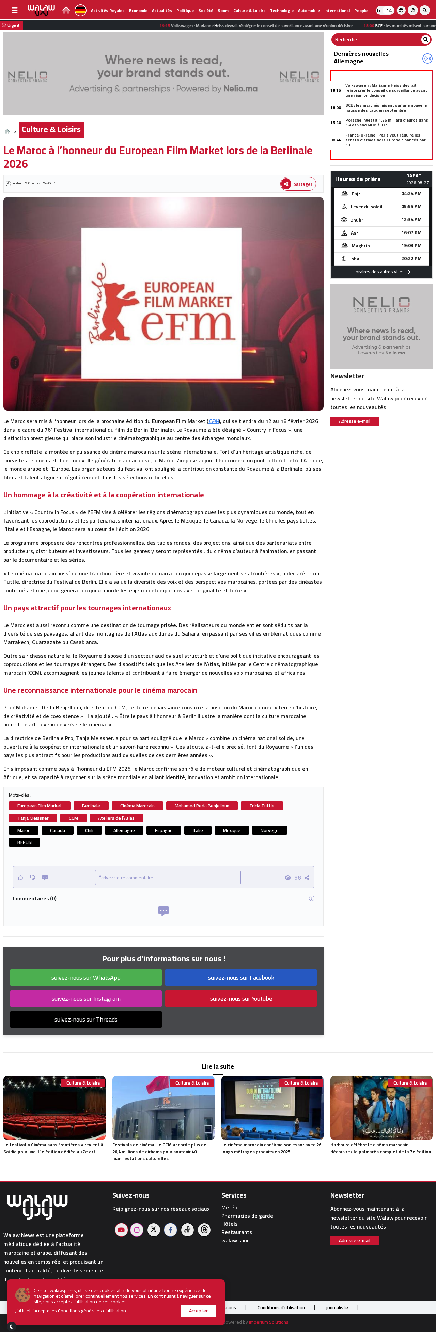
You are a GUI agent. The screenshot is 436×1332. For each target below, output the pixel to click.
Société (205, 10)
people (361, 10)
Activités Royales (108, 10)
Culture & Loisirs (249, 10)
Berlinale (91, 805)
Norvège (270, 830)
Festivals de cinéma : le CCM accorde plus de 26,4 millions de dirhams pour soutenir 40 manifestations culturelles (159, 1151)
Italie (198, 830)
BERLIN (24, 842)
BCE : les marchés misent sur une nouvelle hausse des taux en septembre (386, 107)
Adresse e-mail (354, 421)
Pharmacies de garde (247, 1216)
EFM (213, 421)
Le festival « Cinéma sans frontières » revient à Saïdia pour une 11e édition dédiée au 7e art (53, 1148)
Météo (229, 1207)
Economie (138, 10)
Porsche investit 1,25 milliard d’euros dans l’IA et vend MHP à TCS (386, 122)
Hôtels (229, 1224)
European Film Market (39, 805)
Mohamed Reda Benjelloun (202, 805)
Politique (185, 10)
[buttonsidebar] (14, 10)
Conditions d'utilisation (281, 1307)
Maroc (23, 830)
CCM (73, 818)
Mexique (231, 830)
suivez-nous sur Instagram (86, 998)
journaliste (337, 1307)
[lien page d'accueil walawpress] (66, 11)
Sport (223, 10)
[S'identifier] (413, 10)
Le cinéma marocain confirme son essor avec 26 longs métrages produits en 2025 (271, 1148)
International (337, 10)
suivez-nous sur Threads (86, 1019)
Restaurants (236, 1232)
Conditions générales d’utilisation (92, 1310)
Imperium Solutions (269, 1322)
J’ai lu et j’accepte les (70, 1311)
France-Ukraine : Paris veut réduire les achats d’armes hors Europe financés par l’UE (385, 140)
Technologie (282, 10)
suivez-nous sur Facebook (241, 977)
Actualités (162, 10)
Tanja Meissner (33, 818)
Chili (89, 830)
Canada (57, 830)
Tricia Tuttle (262, 805)
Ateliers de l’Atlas (116, 818)
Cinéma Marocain (137, 805)
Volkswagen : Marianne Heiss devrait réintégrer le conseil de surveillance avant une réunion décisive (386, 90)
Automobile (309, 10)
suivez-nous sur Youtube (241, 998)
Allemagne (124, 830)
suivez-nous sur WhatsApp (86, 977)
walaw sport (236, 1240)
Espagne (164, 830)
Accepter (198, 1310)
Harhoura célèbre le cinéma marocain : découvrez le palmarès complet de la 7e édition (380, 1148)
